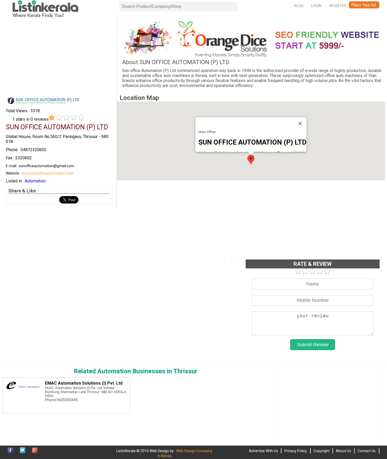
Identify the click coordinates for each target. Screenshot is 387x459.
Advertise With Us (263, 451)
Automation (35, 180)
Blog (299, 6)
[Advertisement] (59, 57)
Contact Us (367, 451)
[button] (250, 160)
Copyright (322, 451)
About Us (343, 451)
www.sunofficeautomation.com (48, 173)
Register (337, 6)
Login (316, 6)
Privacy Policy (295, 451)
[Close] (300, 123)
